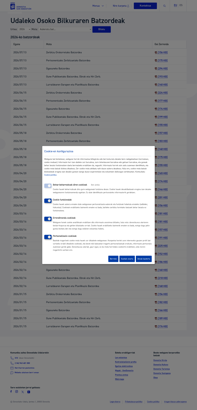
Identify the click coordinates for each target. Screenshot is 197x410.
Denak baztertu (143, 259)
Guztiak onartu (127, 259)
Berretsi (113, 259)
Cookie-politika (50, 175)
